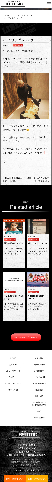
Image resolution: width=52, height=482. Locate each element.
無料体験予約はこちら (37, 478)
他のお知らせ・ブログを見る (26, 337)
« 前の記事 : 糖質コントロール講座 (14, 179)
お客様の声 (39, 370)
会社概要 (39, 389)
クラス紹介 (39, 358)
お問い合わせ (39, 417)
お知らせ (13, 364)
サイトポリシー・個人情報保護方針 (39, 403)
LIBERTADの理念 (39, 383)
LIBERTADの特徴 (13, 370)
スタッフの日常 (22, 15)
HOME (7, 15)
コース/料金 (13, 389)
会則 (39, 411)
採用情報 (39, 396)
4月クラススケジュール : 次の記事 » (38, 179)
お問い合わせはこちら (15, 478)
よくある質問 (39, 377)
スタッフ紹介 (39, 364)
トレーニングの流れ (13, 383)
